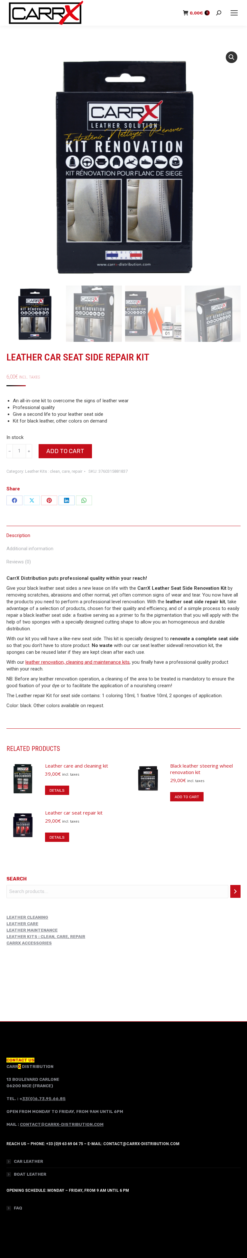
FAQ (18, 1208)
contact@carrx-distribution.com (62, 1124)
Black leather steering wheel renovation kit (201, 768)
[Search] (235, 891)
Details (57, 790)
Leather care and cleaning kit (76, 765)
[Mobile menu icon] (234, 12)
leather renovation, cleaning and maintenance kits (77, 662)
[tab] (123, 532)
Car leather (28, 1161)
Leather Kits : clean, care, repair (53, 471)
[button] (231, 57)
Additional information (29, 549)
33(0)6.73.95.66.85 (44, 1098)
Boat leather (30, 1174)
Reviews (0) (18, 562)
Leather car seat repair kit (74, 812)
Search (16, 879)
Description (18, 535)
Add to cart (65, 451)
